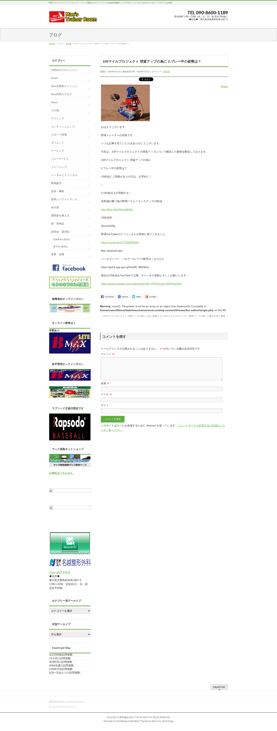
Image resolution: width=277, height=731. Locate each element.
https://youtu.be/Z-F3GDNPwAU (120, 242)
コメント (108, 353)
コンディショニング (63, 126)
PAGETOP (219, 687)
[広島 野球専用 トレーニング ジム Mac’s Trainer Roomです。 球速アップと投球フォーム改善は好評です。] (73, 18)
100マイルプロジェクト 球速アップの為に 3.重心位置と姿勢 (196, 316)
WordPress (122, 721)
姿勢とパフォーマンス (64, 199)
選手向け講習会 (60, 246)
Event (54, 77)
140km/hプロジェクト (64, 69)
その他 (55, 110)
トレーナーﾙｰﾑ (59, 158)
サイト (105, 405)
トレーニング (59, 166)
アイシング (57, 118)
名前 (105, 383)
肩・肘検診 (57, 223)
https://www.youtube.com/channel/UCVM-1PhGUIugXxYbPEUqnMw (141, 283)
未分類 (166, 71)
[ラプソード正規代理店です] (70, 438)
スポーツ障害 (59, 134)
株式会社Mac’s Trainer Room (134, 717)
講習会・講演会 (60, 231)
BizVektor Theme (139, 721)
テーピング (57, 150)
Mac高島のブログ (61, 94)
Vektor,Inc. (156, 721)
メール (106, 394)
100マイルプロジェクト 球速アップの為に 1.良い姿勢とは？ (132, 316)
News (54, 102)
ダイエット (57, 142)
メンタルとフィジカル (64, 174)
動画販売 (56, 183)
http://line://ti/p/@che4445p (117, 209)
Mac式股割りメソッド (64, 86)
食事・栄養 (57, 254)
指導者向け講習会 (61, 239)
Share (224, 86)
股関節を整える (60, 215)
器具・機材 (57, 191)
